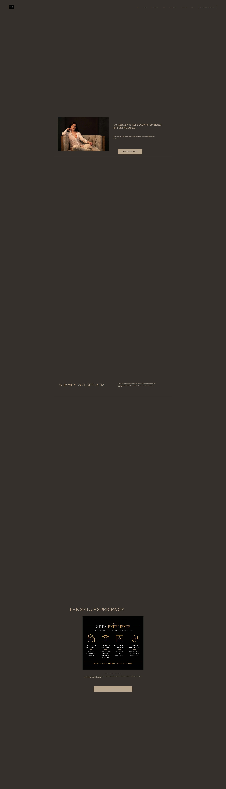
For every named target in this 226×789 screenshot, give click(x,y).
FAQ (164, 6)
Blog (192, 6)
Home (138, 6)
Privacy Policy (184, 6)
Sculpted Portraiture (154, 6)
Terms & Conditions (173, 6)
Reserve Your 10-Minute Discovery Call (207, 6)
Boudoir (145, 6)
